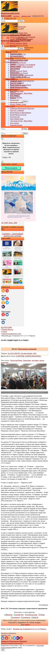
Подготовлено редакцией (27, 349)
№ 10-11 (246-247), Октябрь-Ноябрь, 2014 (22, 353)
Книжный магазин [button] (11, 90)
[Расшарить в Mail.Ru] (35, 617)
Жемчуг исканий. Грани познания (21, 67)
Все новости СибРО (17, 56)
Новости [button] (8, 52)
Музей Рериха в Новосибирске (20, 113)
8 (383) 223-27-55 (10, 18)
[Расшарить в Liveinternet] (26, 617)
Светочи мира (15, 69)
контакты (16, 16)
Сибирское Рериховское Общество (22, 81)
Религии (13, 98)
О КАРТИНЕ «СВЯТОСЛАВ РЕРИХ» (28, 356)
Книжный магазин (16, 97)
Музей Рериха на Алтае (18, 115)
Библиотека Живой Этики (18, 33)
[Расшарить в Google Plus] (18, 615)
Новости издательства (18, 54)
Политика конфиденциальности (12, 643)
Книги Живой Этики (16, 91)
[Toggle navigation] (2, 18)
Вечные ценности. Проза (18, 43)
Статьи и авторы (15, 83)
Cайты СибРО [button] (10, 106)
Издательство (15, 117)
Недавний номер (15, 81)
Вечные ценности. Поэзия (19, 45)
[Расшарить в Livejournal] (15, 617)
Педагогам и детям (16, 102)
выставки (35, 360)
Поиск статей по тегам (18, 58)
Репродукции (14, 100)
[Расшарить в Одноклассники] (31, 615)
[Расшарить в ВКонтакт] (8, 615)
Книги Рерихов (15, 96)
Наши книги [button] (9, 58)
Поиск (21, 21)
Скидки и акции (15, 94)
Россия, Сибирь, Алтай (18, 104)
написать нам (26, 16)
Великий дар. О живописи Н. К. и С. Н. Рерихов (29, 629)
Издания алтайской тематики (20, 77)
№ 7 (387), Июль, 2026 (9, 223)
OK (3, 650)
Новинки (13, 92)
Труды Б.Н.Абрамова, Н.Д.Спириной (22, 65)
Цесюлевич (27, 360)
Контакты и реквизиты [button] (8, 633)
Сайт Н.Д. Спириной (17, 110)
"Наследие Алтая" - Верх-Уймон (21, 93)
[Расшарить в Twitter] (41, 615)
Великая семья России (18, 62)
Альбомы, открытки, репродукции (21, 75)
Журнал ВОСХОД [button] (11, 51)
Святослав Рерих (16, 360)
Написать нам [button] (5, 635)
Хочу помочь (14, 123)
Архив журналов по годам (19, 87)
